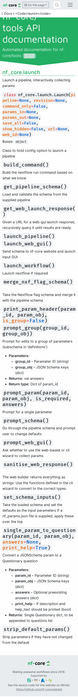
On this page (36, 5)
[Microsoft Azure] (43, 680)
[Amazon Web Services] (36, 680)
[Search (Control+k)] (57, 5)
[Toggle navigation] (70, 5)
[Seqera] (29, 680)
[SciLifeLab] (50, 680)
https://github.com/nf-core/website (39, 689)
